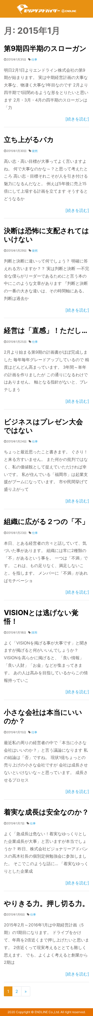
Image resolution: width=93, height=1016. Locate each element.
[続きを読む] (77, 119)
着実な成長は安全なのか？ (46, 812)
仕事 (34, 59)
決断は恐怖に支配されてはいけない (46, 235)
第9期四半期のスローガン (45, 48)
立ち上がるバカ (29, 139)
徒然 (35, 151)
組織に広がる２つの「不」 (46, 521)
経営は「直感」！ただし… (45, 330)
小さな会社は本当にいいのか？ (43, 716)
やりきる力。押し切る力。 (46, 903)
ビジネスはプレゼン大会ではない (43, 426)
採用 (34, 632)
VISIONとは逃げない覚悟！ (41, 616)
